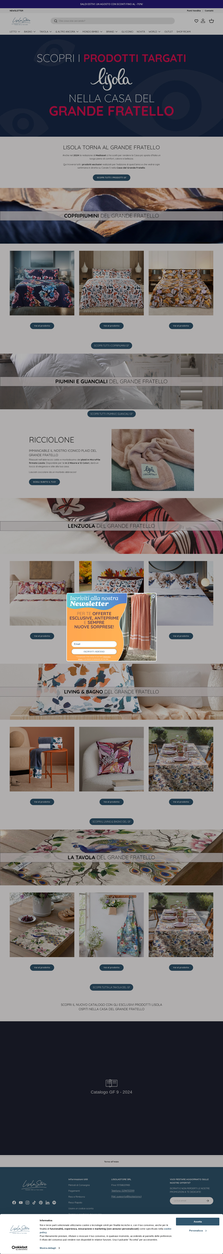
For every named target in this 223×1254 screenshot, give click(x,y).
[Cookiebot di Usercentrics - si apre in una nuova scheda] (19, 1248)
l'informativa (107, 656)
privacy (80, 659)
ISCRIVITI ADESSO (94, 651)
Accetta (198, 1221)
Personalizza (196, 1230)
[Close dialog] (153, 596)
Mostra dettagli (48, 1248)
